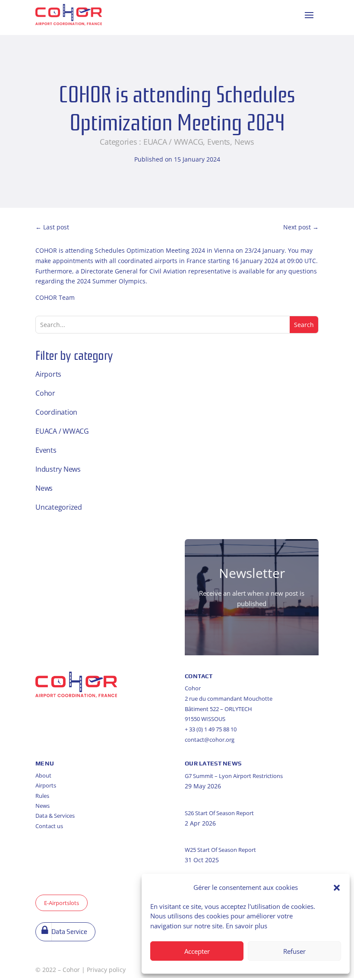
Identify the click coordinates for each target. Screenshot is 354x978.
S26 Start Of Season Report (219, 813)
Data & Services (55, 815)
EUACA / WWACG (173, 142)
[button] (336, 887)
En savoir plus (246, 925)
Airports (48, 374)
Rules (42, 796)
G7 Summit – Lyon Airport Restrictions (234, 776)
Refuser (294, 951)
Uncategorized (58, 507)
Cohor (45, 393)
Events (218, 142)
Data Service (69, 931)
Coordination (56, 412)
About (43, 775)
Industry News (58, 469)
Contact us (49, 826)
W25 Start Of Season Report (220, 850)
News (244, 142)
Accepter (197, 951)
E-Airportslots (61, 903)
